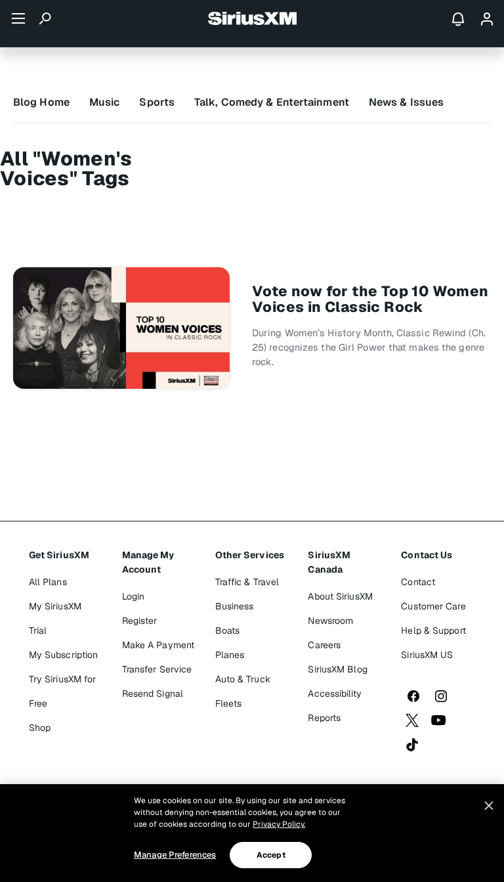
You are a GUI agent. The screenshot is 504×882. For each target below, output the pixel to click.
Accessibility (334, 693)
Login (133, 596)
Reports (324, 718)
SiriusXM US (427, 655)
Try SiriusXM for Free (62, 691)
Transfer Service (157, 669)
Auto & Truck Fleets (242, 691)
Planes (230, 655)
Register (140, 621)
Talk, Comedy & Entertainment (271, 102)
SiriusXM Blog (337, 669)
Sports (157, 102)
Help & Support (433, 630)
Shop (40, 728)
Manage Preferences (175, 854)
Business (234, 606)
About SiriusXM (340, 596)
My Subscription (63, 655)
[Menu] (18, 18)
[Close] (489, 806)
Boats (227, 630)
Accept (271, 855)
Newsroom (330, 621)
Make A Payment (158, 645)
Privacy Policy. (279, 824)
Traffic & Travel (247, 582)
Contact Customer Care (433, 594)
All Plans (48, 582)
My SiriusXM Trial (55, 618)
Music (104, 102)
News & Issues (406, 102)
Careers (324, 645)
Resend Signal (152, 693)
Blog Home (41, 102)
